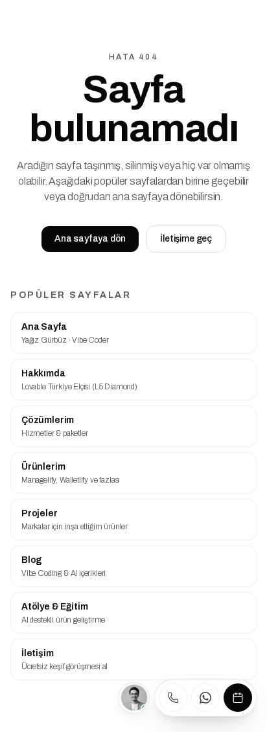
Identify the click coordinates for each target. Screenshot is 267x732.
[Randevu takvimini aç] (238, 697)
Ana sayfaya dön (90, 239)
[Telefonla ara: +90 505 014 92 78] (173, 697)
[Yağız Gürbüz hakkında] (133, 697)
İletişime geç (186, 239)
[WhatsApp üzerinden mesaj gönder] (205, 697)
